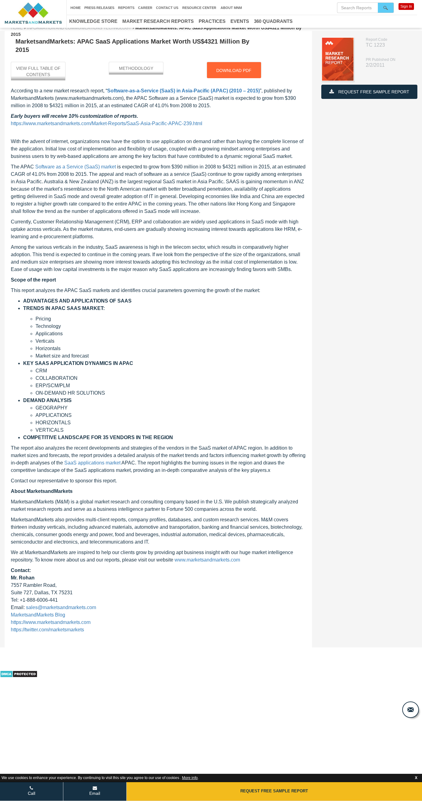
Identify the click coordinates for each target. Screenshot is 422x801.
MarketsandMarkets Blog (38, 614)
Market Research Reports (158, 21)
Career (145, 8)
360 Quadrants (273, 21)
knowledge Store (93, 21)
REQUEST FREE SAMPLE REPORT (373, 91)
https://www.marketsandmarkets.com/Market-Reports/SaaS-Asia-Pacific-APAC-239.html (106, 123)
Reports (126, 8)
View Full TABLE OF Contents (38, 71)
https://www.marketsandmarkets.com (51, 622)
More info (190, 778)
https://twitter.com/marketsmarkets (47, 629)
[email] (410, 709)
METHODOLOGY (136, 68)
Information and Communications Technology (79, 28)
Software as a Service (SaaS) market (75, 166)
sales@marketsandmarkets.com (61, 607)
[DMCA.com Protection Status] (18, 673)
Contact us (167, 8)
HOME (17, 28)
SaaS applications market (92, 462)
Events (239, 21)
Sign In (406, 6)
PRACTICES (212, 21)
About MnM (231, 8)
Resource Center (199, 8)
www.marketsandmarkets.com (207, 559)
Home (75, 8)
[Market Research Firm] (33, 13)
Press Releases (99, 8)
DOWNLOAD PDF (233, 70)
